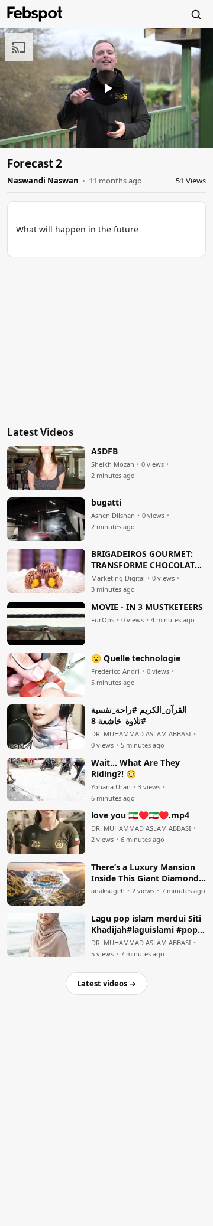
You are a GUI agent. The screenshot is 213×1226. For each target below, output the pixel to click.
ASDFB (104, 451)
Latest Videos (40, 432)
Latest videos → (106, 983)
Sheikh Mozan (112, 464)
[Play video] (106, 88)
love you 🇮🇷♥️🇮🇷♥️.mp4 (140, 815)
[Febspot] (35, 14)
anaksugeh (108, 891)
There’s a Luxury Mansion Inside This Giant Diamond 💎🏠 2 (145, 873)
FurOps (102, 620)
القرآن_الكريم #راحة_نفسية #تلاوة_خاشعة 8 (139, 715)
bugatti (106, 502)
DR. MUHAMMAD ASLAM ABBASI (141, 734)
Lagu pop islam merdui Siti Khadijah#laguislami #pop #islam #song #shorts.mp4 (146, 924)
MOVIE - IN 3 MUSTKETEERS (147, 607)
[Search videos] (196, 14)
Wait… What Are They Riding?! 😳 (135, 768)
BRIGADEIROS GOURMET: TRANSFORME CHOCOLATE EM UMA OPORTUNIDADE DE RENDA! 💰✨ (145, 560)
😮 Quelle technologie (135, 658)
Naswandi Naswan (43, 180)
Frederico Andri (115, 671)
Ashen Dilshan (113, 516)
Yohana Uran (111, 787)
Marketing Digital (118, 578)
